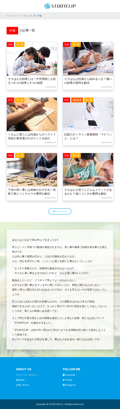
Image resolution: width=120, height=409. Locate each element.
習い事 (20, 44)
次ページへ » (60, 211)
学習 (12, 31)
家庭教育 (77, 100)
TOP (17, 16)
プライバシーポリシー (27, 375)
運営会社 (20, 380)
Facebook (70, 375)
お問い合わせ (22, 385)
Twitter (68, 380)
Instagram (70, 385)
